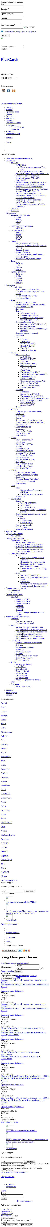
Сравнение (5, 1211)
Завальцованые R (23, 603)
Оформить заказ (26, 1225)
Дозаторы (20, 309)
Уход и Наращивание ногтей (17, 616)
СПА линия (20, 429)
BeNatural (15, 619)
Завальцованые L (23, 599)
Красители (20, 501)
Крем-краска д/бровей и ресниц (29, 420)
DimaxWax (15, 209)
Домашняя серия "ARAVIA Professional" (32, 174)
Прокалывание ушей (14, 595)
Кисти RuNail (21, 669)
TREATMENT (26, 368)
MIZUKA (19, 228)
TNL (13, 682)
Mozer (18, 222)
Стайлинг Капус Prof (29, 383)
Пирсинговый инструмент (27, 656)
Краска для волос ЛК (24, 440)
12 (15, 978)
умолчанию (20, 976)
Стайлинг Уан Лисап (24, 451)
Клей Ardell (25, 582)
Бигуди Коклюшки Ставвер (27, 243)
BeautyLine (15, 590)
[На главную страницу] (6, 928)
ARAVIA (14, 163)
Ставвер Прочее (22, 257)
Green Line (20, 414)
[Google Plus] (29, 950)
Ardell (18, 573)
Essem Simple (6, 860)
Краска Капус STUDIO (30, 394)
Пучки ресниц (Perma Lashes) (32, 562)
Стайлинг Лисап (22, 449)
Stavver (4, 847)
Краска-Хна (11, 531)
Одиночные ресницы (19, 540)
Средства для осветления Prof (32, 381)
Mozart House (6, 732)
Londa (3, 707)
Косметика (10, 285)
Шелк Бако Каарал (28, 350)
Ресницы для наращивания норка (29, 549)
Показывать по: (7, 978)
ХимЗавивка (21, 483)
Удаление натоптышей (25, 623)
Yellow (3, 806)
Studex (3, 711)
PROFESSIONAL (23, 355)
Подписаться (29, 891)
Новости (9, 114)
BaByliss (19, 233)
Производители (12, 112)
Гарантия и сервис (13, 123)
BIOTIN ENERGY (28, 359)
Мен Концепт (21, 425)
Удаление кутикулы (24, 621)
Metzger (4, 715)
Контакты (10, 131)
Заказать (5, 35)
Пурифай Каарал (27, 346)
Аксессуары (20, 416)
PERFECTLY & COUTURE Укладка (31, 305)
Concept (4, 851)
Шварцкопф (16, 499)
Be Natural (5, 839)
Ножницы (20, 649)
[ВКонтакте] (19, 950)
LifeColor (24, 361)
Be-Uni (18, 235)
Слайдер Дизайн (8, 835)
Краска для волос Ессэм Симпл (29, 289)
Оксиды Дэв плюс (28, 326)
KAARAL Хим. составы (26, 302)
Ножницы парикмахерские (22, 226)
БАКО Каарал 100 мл (29, 315)
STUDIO (19, 390)
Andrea (18, 555)
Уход (17, 337)
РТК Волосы (16, 536)
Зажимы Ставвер (23, 252)
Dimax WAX (6, 798)
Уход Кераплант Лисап (25, 459)
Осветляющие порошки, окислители (31, 514)
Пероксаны (20, 497)
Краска (18, 311)
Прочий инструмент (24, 658)
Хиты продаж (11, 693)
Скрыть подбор (7, 971)
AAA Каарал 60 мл (28, 313)
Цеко (13, 486)
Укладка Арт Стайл (24, 431)
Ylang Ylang (25, 370)
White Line (15, 211)
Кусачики (19, 645)
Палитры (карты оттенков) (27, 333)
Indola (3, 814)
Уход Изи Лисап (22, 457)
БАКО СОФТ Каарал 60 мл (31, 318)
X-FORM (24, 339)
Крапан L (19, 606)
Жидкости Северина (24, 686)
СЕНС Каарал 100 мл (29, 320)
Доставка (9, 121)
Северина (15, 684)
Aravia (3, 802)
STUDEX (15, 597)
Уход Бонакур (21, 527)
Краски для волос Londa (26, 473)
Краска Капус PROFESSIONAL (33, 374)
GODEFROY (6, 823)
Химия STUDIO (27, 405)
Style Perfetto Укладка (24, 307)
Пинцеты (19, 654)
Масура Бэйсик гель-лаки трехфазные (31, 632)
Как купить (10, 118)
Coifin (18, 265)
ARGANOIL (25, 357)
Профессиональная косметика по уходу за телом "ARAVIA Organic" (32, 190)
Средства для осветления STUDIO (34, 398)
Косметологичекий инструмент (29, 643)
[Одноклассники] (24, 950)
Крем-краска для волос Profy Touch (30, 422)
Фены (13, 261)
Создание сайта (7, 1177)
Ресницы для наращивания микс (29, 547)
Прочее (19, 407)
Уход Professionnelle (24, 525)
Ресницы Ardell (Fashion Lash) (32, 586)
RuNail (13, 662)
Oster (18, 224)
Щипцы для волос (18, 272)
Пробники (20, 477)
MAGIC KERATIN (28, 366)
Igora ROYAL (26, 505)
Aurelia (4, 831)
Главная (9, 107)
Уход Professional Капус (30, 385)
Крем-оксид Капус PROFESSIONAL (28, 378)
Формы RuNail (22, 678)
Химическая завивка (24, 529)
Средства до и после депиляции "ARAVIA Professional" (29, 201)
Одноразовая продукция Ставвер (29, 254)
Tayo (3, 761)
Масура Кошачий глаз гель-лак (28, 634)
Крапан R (20, 610)
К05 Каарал (25, 342)
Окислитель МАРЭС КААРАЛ (33, 324)
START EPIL (21, 165)
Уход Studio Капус (27, 403)
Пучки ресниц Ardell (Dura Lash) (33, 584)
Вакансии (15, 129)
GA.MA (19, 281)
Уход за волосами (23, 433)
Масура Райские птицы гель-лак (29, 636)
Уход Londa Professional (25, 481)
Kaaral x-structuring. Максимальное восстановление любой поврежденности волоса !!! (27, 912)
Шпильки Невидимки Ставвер (28, 259)
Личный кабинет (13, 134)
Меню (8, 142)
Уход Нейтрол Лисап (24, 464)
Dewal (18, 217)
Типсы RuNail (21, 675)
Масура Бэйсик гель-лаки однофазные (31, 630)
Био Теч (19, 418)
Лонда (13, 470)
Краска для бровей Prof (30, 372)
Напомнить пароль (25, 1201)
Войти (3, 1191)
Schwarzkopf (6, 757)
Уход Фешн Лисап (23, 468)
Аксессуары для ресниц (25, 542)
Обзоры (9, 116)
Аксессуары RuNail (24, 664)
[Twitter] (21, 950)
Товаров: (4, 973)
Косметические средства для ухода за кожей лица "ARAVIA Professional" (31, 183)
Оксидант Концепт (23, 427)
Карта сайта (11, 1187)
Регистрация (6, 1209)
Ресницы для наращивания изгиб (29, 545)
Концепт (14, 409)
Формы (19, 614)
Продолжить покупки (9, 1225)
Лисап (13, 438)
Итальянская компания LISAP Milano (21, 902)
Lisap (3, 827)
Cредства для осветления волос (29, 411)
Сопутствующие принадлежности (30, 612)
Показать (18, 971)
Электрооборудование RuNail (28, 680)
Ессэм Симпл (16, 287)
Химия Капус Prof (27, 387)
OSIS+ (23, 518)
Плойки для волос (18, 230)
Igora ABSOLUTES (28, 503)
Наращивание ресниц (15, 538)
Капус (13, 353)
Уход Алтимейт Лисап (25, 455)
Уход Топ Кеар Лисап (24, 466)
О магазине (10, 125)
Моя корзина (6, 1216)
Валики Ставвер (22, 250)
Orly (2, 740)
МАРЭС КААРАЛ (28, 344)
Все (20, 978)
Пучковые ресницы (19, 553)
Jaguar (3, 752)
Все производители (9, 880)
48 (18, 978)
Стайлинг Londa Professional (27, 479)
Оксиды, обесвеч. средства (27, 475)
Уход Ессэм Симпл (23, 298)
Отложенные (6, 1214)
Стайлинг (20, 516)
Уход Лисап (20, 462)
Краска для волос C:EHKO (31, 494)
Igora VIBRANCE (27, 507)
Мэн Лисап (20, 442)
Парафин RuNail (22, 671)
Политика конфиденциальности (19, 158)
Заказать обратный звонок (12, 103)
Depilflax (4, 856)
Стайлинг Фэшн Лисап (25, 453)
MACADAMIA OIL (28, 363)
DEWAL (19, 237)
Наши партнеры (17, 127)
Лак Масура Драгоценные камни (29, 627)
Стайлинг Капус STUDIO (31, 401)
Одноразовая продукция (16, 588)
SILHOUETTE (26, 523)
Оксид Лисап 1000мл (24, 444)
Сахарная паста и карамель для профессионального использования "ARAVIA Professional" (30, 195)
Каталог (9, 110)
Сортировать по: (8, 976)
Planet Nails (5, 794)
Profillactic (24, 392)
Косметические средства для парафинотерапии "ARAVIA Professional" (27, 178)
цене (27, 976)
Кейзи (3, 818)
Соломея (4, 777)
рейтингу (33, 976)
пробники (20, 335)
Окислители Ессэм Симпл (26, 296)
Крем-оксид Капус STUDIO (32, 396)
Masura (13, 625)
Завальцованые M (23, 601)
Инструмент (11, 213)
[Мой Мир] (26, 950)
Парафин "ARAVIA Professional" (29, 187)
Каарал (14, 300)
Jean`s (3, 868)
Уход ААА (24, 348)
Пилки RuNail (21, 673)
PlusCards (9, 59)
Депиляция (10, 161)
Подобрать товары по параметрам (15, 963)
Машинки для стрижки (20, 215)
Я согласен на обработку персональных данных (19, 31)
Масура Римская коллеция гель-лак (30, 638)
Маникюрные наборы (25, 647)
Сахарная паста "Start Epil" (31, 171)
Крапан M (20, 608)
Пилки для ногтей (23, 651)
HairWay (19, 219)
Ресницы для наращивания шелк (29, 551)
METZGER (15, 640)
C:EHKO (4, 843)
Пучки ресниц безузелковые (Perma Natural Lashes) (32, 565)
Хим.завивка (21, 435)
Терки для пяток (22, 660)
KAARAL (5, 872)
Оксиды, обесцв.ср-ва (25, 322)
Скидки (9, 695)
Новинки (9, 690)
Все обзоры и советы (9, 924)
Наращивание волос (14, 534)
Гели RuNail (20, 667)
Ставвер (14, 241)
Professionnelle (26, 521)
